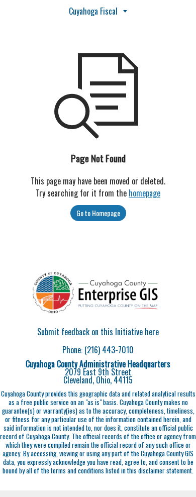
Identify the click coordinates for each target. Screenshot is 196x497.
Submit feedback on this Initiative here (98, 332)
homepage (144, 193)
